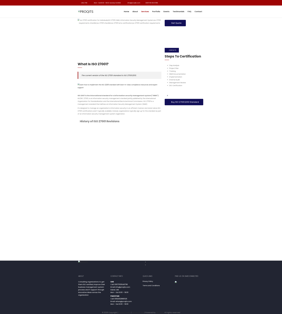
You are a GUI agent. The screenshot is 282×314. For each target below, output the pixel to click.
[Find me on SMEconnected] (176, 282)
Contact (198, 11)
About (135, 11)
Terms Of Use (138, 312)
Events (166, 11)
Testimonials (178, 11)
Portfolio (156, 11)
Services (145, 11)
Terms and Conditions (151, 286)
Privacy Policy (148, 281)
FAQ (189, 11)
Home (126, 11)
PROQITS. (160, 312)
